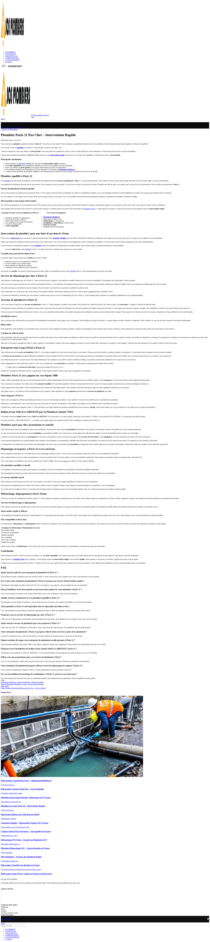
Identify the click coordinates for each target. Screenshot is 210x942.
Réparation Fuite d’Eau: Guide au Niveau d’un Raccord (26, 874)
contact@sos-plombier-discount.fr (17, 909)
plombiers (7, 181)
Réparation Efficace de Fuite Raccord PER (20, 814)
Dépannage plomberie (51, 217)
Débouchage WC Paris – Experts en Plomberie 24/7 (24, 840)
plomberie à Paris (89, 209)
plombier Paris (19, 559)
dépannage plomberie (67, 169)
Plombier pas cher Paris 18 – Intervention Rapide (23, 806)
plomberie (22, 164)
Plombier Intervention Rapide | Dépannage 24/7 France (26, 797)
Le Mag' (5, 899)
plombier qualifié (59, 238)
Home (3, 127)
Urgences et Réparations (15, 127)
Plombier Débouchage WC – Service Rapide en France (25, 848)
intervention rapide (57, 155)
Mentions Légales (8, 893)
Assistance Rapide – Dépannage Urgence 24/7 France (24, 823)
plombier (20, 148)
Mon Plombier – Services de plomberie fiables (21, 857)
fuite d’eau (15, 238)
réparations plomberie (8, 682)
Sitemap (4, 901)
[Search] (206, 925)
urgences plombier (37, 682)
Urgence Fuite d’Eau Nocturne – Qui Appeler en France (26, 831)
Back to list (5, 686)
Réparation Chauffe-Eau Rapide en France (20, 865)
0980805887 (13, 907)
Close (3, 923)
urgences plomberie (23, 682)
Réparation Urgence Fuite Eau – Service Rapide (22, 789)
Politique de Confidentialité (11, 895)
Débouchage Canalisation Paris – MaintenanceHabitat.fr (26, 780)
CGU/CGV (6, 897)
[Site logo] (12, 48)
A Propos (5, 891)
